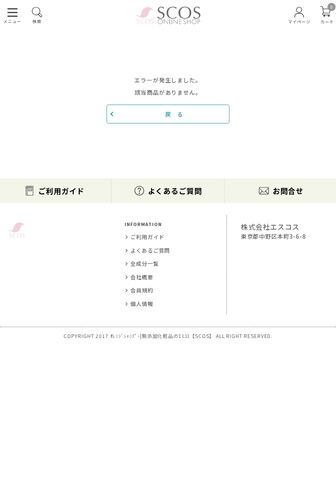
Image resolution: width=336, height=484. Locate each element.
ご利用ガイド (61, 190)
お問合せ (287, 190)
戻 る (174, 114)
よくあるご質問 (175, 190)
